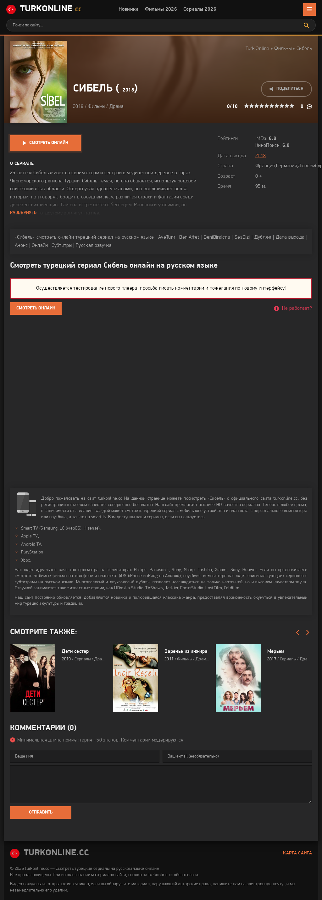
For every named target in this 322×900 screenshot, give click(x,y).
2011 (169, 659)
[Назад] (298, 632)
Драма (116, 106)
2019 (66, 659)
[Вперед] (307, 632)
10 (291, 105)
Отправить (41, 812)
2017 (271, 659)
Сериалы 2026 (199, 9)
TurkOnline (50, 9)
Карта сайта (297, 853)
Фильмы (282, 48)
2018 (128, 90)
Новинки (128, 9)
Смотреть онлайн (48, 143)
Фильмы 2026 (161, 9)
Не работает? (297, 308)
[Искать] (306, 25)
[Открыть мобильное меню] (309, 9)
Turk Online (257, 48)
